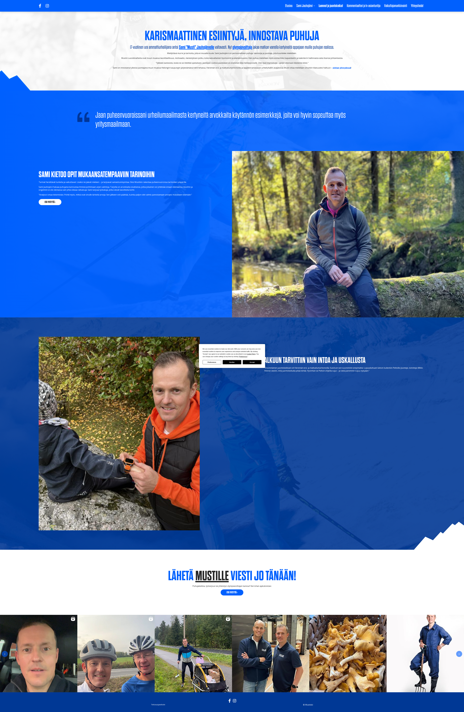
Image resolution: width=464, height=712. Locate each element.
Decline (232, 362)
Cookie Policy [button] (251, 354)
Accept (252, 362)
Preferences (212, 362)
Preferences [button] (243, 356)
